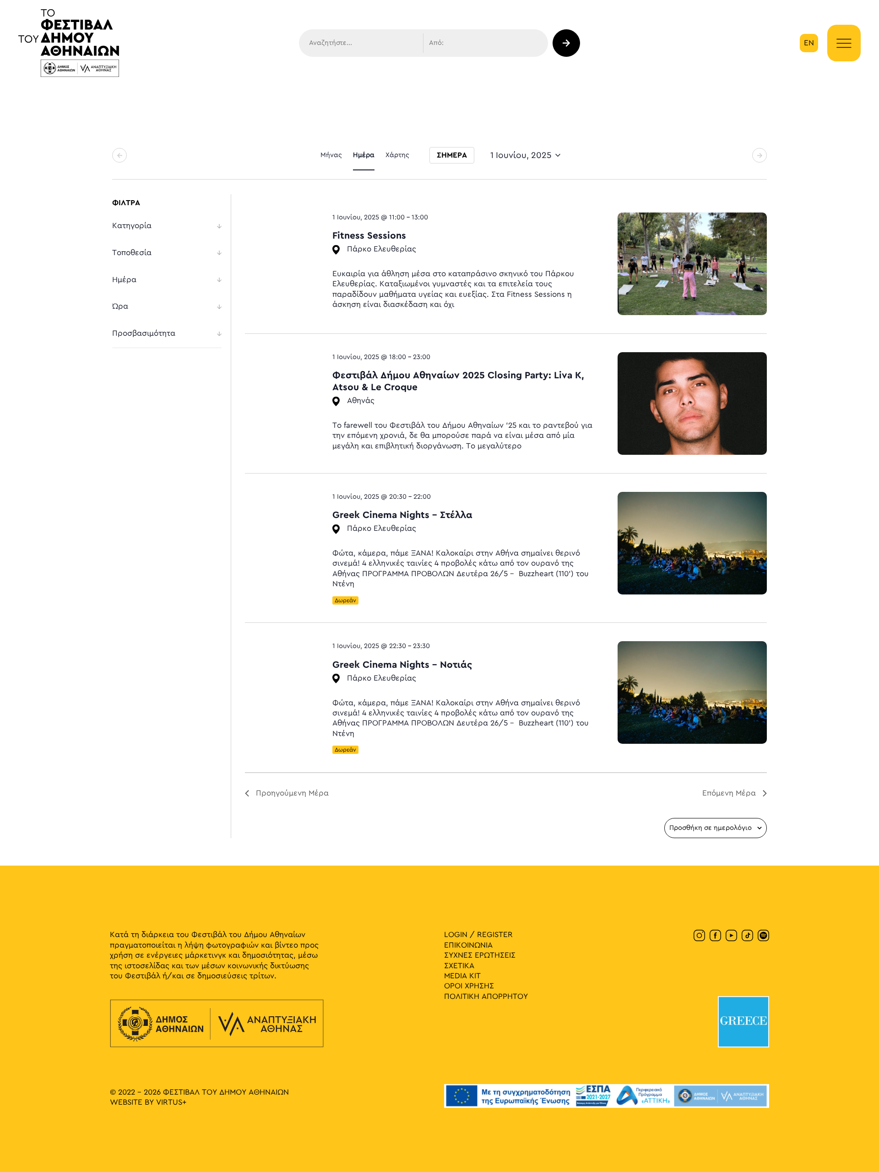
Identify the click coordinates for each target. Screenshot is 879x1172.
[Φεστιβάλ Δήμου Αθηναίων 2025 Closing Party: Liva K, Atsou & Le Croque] (692, 403)
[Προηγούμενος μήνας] (119, 155)
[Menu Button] (844, 43)
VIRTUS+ (171, 1102)
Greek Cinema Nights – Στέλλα (402, 515)
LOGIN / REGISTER (478, 934)
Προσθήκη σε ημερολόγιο (710, 828)
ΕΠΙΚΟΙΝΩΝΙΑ (468, 945)
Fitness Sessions (369, 235)
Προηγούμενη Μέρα (292, 793)
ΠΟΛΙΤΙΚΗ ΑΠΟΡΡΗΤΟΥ (486, 996)
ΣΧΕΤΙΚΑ (459, 966)
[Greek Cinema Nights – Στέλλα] (692, 543)
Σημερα (452, 155)
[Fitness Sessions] (692, 264)
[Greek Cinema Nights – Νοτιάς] (692, 692)
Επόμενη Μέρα (729, 793)
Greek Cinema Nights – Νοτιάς (402, 665)
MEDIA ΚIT (462, 976)
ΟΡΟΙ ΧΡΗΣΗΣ (469, 986)
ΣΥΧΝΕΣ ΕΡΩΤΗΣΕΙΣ (479, 955)
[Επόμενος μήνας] (759, 155)
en (809, 43)
